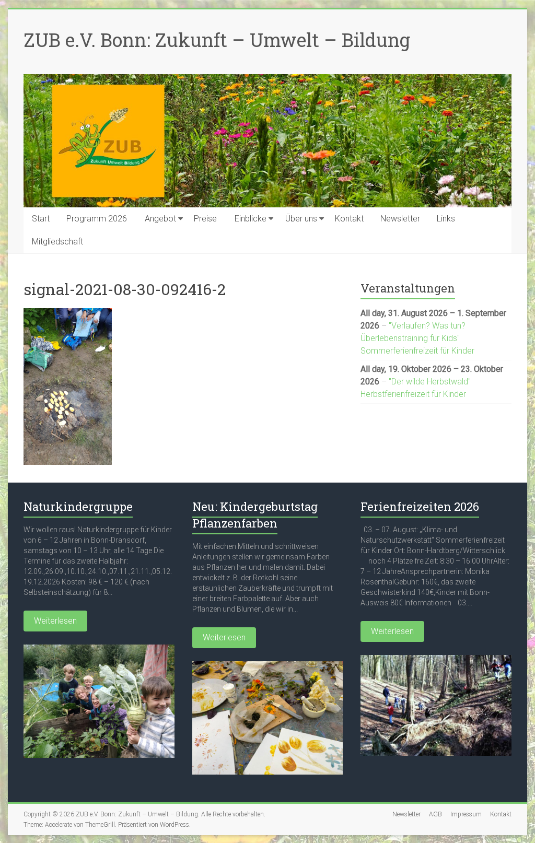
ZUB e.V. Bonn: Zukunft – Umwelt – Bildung (217, 39)
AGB (435, 814)
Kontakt (349, 219)
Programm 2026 (96, 219)
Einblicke (250, 219)
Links (446, 219)
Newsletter (400, 219)
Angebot (160, 219)
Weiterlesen (55, 621)
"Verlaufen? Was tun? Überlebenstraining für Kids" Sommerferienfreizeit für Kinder (417, 338)
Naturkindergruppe (78, 506)
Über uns (301, 219)
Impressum (466, 814)
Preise (205, 219)
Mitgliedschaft (57, 242)
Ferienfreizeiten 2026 (419, 506)
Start (41, 219)
